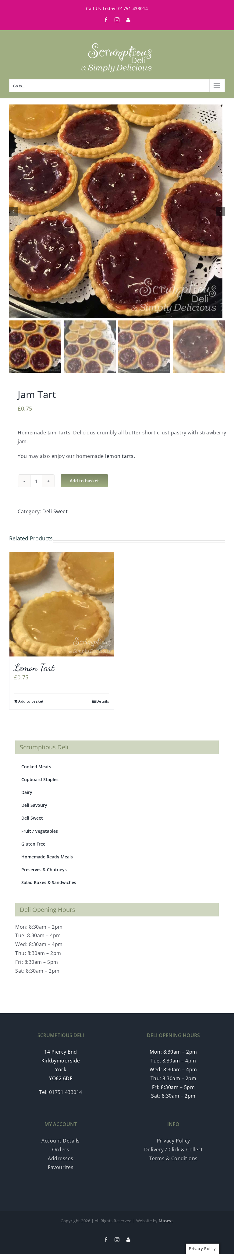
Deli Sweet (55, 511)
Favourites (60, 1167)
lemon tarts (119, 456)
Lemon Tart (34, 667)
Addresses (60, 1158)
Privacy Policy (173, 1140)
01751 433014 (133, 8)
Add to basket (84, 481)
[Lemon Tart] (61, 604)
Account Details (60, 1140)
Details (102, 701)
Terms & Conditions (173, 1158)
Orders (60, 1149)
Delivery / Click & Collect (173, 1149)
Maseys (166, 1220)
